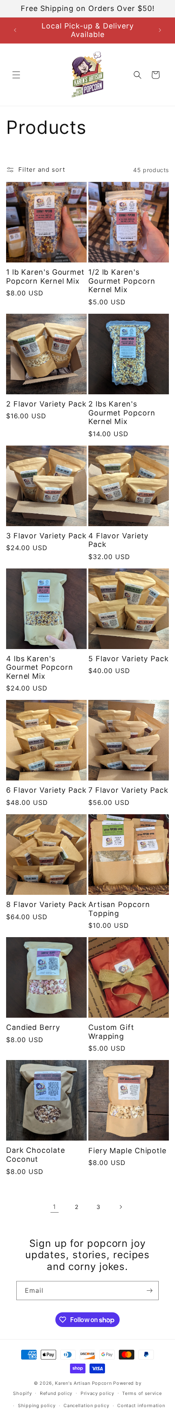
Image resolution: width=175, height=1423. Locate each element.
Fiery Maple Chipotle (127, 1150)
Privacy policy (97, 1393)
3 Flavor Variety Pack (46, 535)
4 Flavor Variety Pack (118, 540)
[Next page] (120, 1207)
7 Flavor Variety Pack (128, 790)
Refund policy (56, 1393)
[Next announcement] (160, 30)
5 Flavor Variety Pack (128, 658)
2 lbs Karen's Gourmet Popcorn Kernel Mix (121, 413)
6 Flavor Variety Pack (46, 790)
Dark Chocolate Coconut (35, 1154)
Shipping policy (37, 1405)
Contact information (141, 1405)
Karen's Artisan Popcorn (83, 1383)
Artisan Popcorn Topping (119, 909)
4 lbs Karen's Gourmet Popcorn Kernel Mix (39, 667)
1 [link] (54, 1207)
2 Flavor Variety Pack (46, 404)
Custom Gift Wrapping (111, 1031)
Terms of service (142, 1393)
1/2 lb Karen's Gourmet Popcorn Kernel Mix (121, 281)
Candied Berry (33, 1027)
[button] (16, 75)
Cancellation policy (86, 1405)
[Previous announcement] (15, 30)
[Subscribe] (149, 1290)
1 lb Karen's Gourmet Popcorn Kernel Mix (45, 276)
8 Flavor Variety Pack (46, 904)
